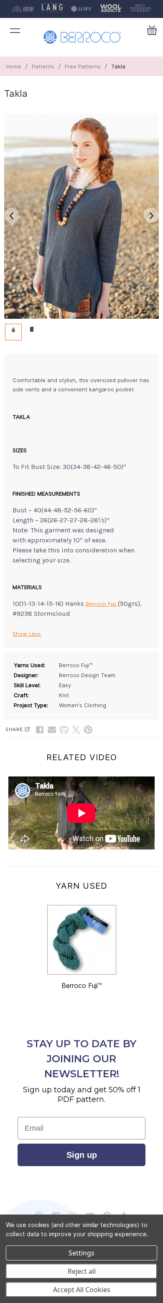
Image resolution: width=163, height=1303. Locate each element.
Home (13, 66)
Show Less (27, 633)
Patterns (43, 66)
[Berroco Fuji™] (82, 939)
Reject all (82, 1271)
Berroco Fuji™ (81, 985)
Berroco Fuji (102, 603)
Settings (81, 1253)
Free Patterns (83, 66)
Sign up (81, 1154)
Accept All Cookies (81, 1289)
